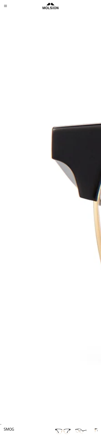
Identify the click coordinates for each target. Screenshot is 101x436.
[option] (62, 430)
